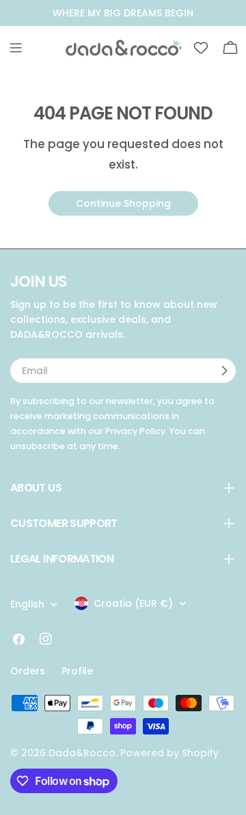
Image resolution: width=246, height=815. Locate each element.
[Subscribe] (224, 370)
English (27, 604)
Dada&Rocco (82, 753)
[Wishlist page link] (201, 48)
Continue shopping (123, 203)
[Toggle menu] (15, 47)
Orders (27, 671)
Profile (77, 671)
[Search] (171, 47)
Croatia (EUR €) (133, 603)
